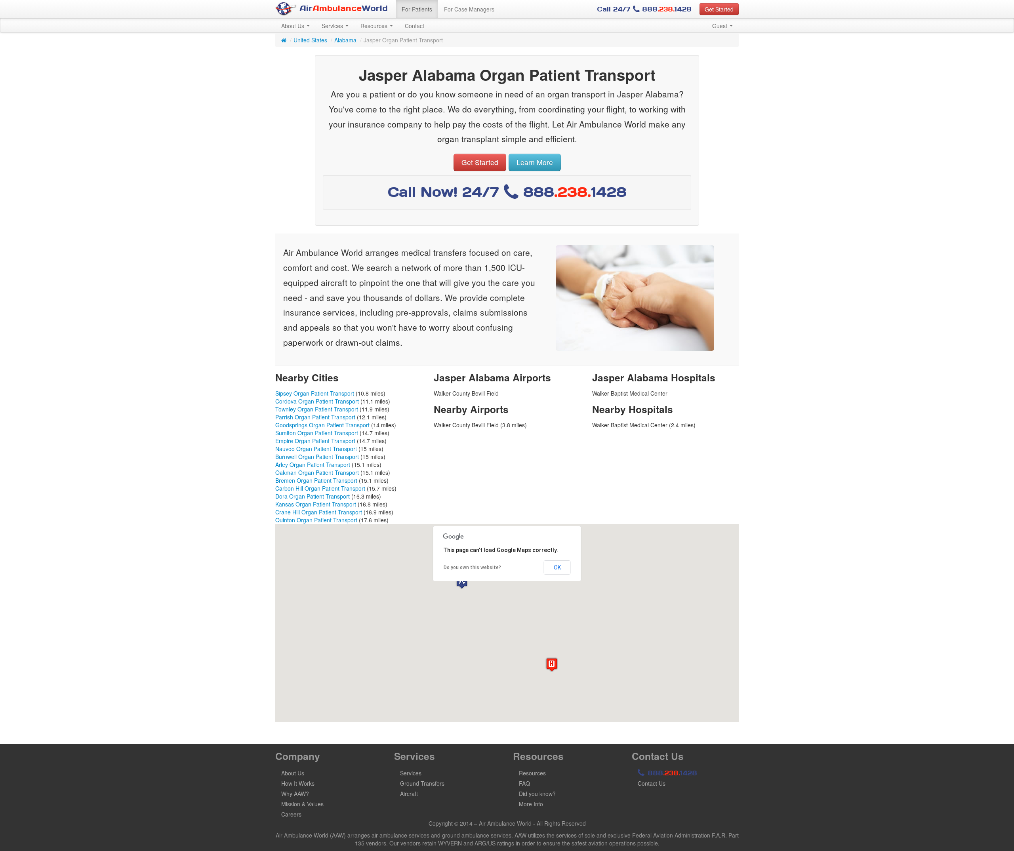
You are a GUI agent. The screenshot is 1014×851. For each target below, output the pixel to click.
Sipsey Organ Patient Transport (314, 393)
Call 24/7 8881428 (644, 9)
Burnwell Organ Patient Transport (317, 457)
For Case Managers (469, 9)
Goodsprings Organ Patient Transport (322, 425)
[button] (462, 582)
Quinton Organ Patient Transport (316, 520)
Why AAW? (295, 794)
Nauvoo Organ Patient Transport (316, 449)
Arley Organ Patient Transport (312, 464)
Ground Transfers (422, 783)
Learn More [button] (535, 162)
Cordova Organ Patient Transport (317, 401)
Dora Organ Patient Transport (312, 496)
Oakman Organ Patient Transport (317, 472)
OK (557, 567)
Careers (291, 814)
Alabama (345, 40)
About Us (293, 26)
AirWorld (342, 8)
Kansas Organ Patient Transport (315, 504)
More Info (531, 804)
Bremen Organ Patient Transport (316, 480)
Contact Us (651, 783)
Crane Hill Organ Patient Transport (318, 512)
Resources (374, 26)
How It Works (297, 783)
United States (310, 40)
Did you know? (537, 794)
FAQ (524, 783)
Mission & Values (302, 804)
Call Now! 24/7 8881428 (507, 192)
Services (333, 26)
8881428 (671, 773)
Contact (414, 26)
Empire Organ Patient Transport (315, 441)
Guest (720, 26)
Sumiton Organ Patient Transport (316, 433)
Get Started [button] (719, 9)
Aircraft (409, 794)
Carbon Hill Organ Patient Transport (320, 488)
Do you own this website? (472, 567)
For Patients (417, 9)
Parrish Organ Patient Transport (315, 417)
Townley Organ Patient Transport (316, 409)
